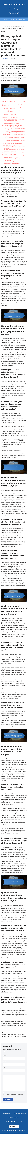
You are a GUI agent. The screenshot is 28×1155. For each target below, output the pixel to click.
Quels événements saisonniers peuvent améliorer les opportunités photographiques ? (14, 132)
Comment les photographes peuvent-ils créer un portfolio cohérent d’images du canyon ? (13, 162)
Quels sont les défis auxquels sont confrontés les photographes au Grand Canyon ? (13, 135)
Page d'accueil (14, 13)
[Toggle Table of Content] (23, 102)
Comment (5, 1073)
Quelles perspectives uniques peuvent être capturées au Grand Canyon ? (12, 144)
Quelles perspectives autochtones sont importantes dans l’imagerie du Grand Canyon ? (14, 120)
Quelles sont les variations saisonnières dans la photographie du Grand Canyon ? (13, 126)
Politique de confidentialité (19, 1113)
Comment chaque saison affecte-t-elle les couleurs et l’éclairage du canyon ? (14, 129)
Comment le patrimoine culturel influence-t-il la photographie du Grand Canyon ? (13, 117)
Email (4, 1061)
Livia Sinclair (6, 58)
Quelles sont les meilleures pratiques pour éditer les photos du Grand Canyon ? (13, 153)
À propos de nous (20, 19)
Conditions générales (10, 1121)
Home (2, 26)
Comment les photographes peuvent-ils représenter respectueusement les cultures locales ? (14, 123)
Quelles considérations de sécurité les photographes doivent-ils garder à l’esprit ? (14, 141)
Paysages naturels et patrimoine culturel (14, 26)
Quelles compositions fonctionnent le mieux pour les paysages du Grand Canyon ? (14, 113)
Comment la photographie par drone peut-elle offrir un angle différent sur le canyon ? (14, 150)
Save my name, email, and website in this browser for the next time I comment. (13, 1095)
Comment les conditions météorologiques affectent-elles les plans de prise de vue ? (14, 138)
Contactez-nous (7, 19)
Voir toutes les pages (14, 9)
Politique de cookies (14, 1117)
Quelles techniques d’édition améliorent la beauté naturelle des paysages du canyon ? (14, 156)
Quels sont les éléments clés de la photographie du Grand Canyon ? (13, 104)
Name (4, 1055)
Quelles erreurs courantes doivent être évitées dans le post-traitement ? (14, 159)
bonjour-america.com (14, 4)
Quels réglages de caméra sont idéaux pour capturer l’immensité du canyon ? (14, 111)
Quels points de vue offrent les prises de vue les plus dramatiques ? (14, 147)
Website (5, 1067)
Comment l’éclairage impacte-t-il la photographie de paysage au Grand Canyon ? (14, 108)
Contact (21, 1121)
